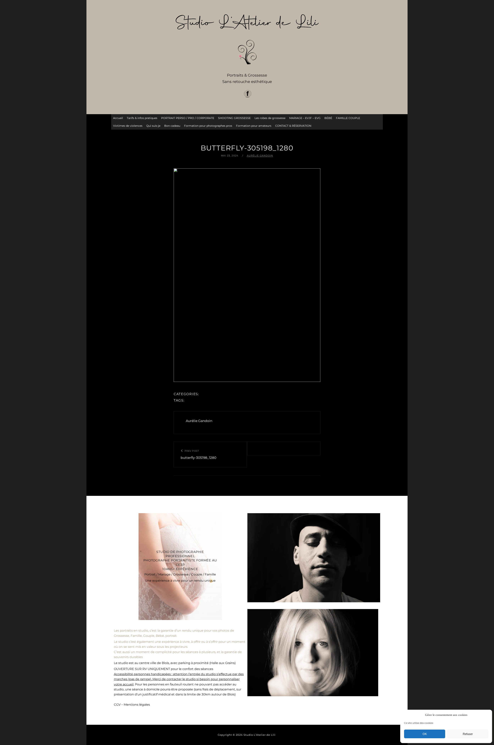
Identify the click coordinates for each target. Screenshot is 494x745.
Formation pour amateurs (253, 125)
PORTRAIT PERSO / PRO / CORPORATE (187, 118)
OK (425, 734)
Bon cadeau (172, 125)
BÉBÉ (328, 118)
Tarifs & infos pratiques (142, 118)
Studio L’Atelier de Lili (260, 734)
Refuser (468, 734)
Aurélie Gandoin (260, 155)
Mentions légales (137, 704)
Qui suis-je (153, 125)
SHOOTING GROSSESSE (234, 118)
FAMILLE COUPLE (348, 118)
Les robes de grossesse (270, 118)
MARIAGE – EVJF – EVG (305, 118)
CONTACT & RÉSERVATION (293, 125)
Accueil (118, 118)
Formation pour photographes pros (208, 125)
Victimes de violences (127, 125)
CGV (117, 704)
